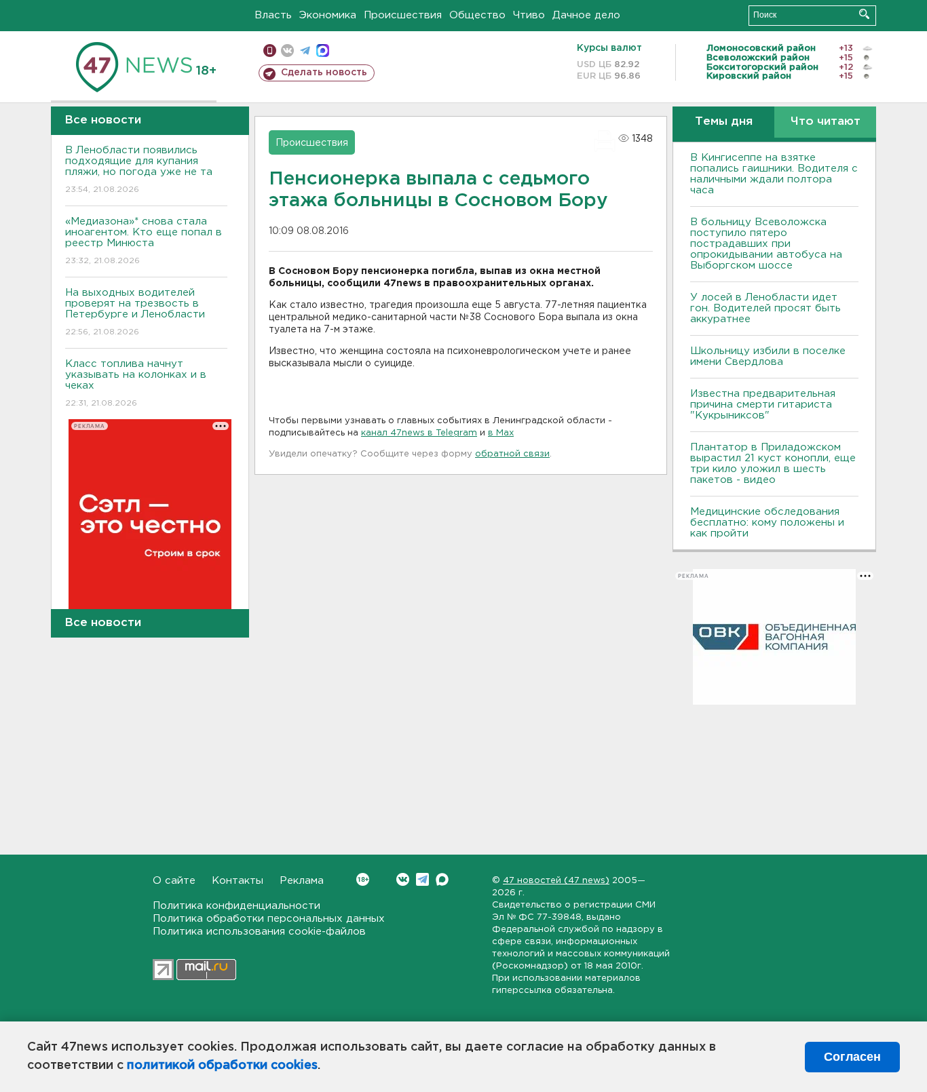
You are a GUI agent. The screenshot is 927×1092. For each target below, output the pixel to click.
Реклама (302, 880)
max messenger (322, 50)
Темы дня (724, 122)
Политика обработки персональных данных (269, 918)
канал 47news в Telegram (419, 433)
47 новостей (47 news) (556, 880)
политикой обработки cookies (222, 1065)
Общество (477, 15)
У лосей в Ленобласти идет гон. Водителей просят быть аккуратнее (765, 308)
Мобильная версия (269, 50)
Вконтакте (402, 879)
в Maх (501, 433)
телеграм (305, 50)
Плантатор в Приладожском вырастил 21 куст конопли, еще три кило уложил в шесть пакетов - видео (773, 463)
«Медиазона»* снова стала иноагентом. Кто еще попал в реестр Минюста (143, 241)
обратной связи (512, 454)
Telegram (422, 879)
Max (442, 879)
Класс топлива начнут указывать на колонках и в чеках (135, 383)
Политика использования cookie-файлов (259, 931)
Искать (864, 14)
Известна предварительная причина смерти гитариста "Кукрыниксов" (762, 404)
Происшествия (403, 15)
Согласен (852, 1057)
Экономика (327, 15)
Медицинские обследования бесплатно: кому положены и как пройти (767, 522)
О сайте (174, 880)
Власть (273, 15)
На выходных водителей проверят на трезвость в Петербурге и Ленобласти (135, 312)
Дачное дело (586, 15)
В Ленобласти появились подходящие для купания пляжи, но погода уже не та (138, 169)
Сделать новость (324, 73)
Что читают (825, 122)
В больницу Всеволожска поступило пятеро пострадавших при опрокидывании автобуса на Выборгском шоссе (766, 244)
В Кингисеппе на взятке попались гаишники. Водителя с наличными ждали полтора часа (774, 174)
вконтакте (287, 50)
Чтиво (529, 15)
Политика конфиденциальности (236, 905)
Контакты (237, 880)
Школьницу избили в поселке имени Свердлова (768, 356)
